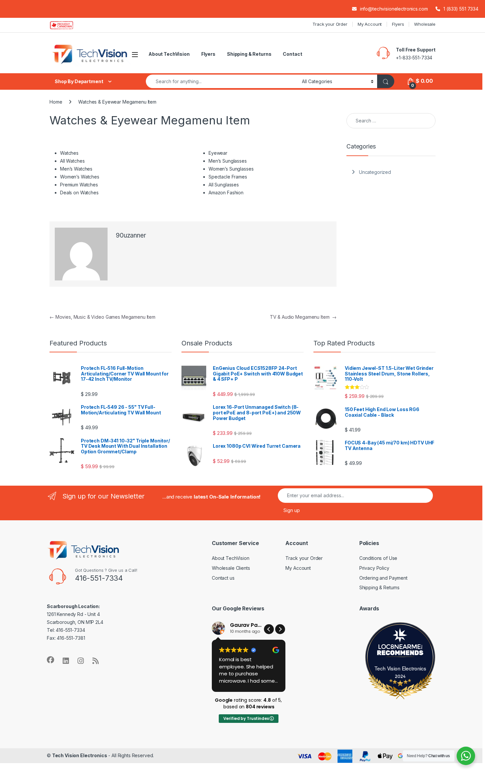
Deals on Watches (79, 192)
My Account (370, 24)
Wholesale (425, 24)
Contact (292, 54)
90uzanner (131, 235)
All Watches (72, 161)
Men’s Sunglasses (228, 161)
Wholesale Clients (231, 568)
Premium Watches (79, 184)
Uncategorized (375, 172)
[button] (280, 629)
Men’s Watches (76, 169)
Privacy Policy (374, 568)
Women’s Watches (79, 176)
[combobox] (222, 81)
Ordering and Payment (383, 578)
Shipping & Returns (249, 54)
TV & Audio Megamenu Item (303, 317)
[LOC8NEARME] (401, 648)
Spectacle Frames (228, 176)
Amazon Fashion (226, 192)
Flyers (398, 24)
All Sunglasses (224, 184)
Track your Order (329, 24)
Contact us (223, 578)
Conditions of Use (378, 558)
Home (55, 102)
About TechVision (169, 54)
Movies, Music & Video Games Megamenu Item (102, 317)
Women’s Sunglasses (231, 169)
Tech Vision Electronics (400, 668)
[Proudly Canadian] (66, 25)
